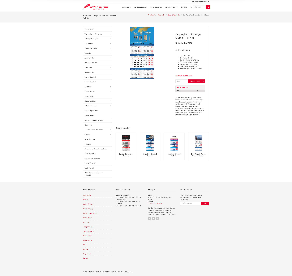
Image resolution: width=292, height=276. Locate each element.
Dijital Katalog (156, 7)
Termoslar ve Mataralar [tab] (94, 34)
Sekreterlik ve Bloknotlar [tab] (94, 130)
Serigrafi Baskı (88, 231)
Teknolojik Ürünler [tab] (91, 39)
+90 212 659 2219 (155, 204)
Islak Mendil (89, 168)
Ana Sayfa (152, 15)
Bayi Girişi (87, 254)
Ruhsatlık (88, 125)
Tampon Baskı (88, 227)
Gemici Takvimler (174, 15)
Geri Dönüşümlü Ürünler (94, 120)
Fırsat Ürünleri (140, 7)
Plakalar (88, 144)
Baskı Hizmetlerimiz (90, 213)
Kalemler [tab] (88, 87)
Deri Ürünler (89, 72)
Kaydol (205, 203)
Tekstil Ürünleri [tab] (90, 106)
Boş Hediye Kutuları (92, 158)
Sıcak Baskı (87, 236)
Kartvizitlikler (89, 96)
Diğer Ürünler (90, 139)
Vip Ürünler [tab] (89, 43)
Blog (84, 245)
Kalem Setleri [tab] (90, 91)
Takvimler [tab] (88, 67)
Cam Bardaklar (90, 154)
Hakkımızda (87, 240)
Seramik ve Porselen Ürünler (96, 149)
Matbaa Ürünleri (91, 63)
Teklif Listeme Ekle (197, 81)
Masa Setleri (89, 115)
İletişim (184, 7)
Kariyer (85, 249)
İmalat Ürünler (90, 163)
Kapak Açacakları (91, 110)
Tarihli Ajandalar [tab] (91, 48)
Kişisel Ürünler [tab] (90, 101)
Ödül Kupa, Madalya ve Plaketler (94, 174)
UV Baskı (86, 222)
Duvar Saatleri (90, 77)
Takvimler (161, 15)
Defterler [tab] (88, 53)
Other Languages (200, 1)
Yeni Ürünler (89, 29)
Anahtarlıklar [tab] (89, 58)
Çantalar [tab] (88, 134)
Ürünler (126, 7)
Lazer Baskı (87, 218)
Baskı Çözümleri (171, 7)
